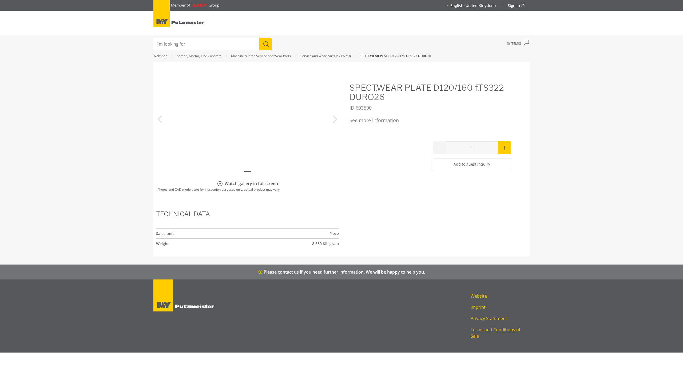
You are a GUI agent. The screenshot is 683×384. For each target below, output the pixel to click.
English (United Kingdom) (473, 5)
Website (479, 296)
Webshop (160, 56)
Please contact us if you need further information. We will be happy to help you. (344, 272)
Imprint (478, 307)
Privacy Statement (489, 318)
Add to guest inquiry (472, 164)
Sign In (514, 5)
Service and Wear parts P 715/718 (325, 56)
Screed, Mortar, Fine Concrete (199, 56)
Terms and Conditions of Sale (495, 333)
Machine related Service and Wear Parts (261, 56)
